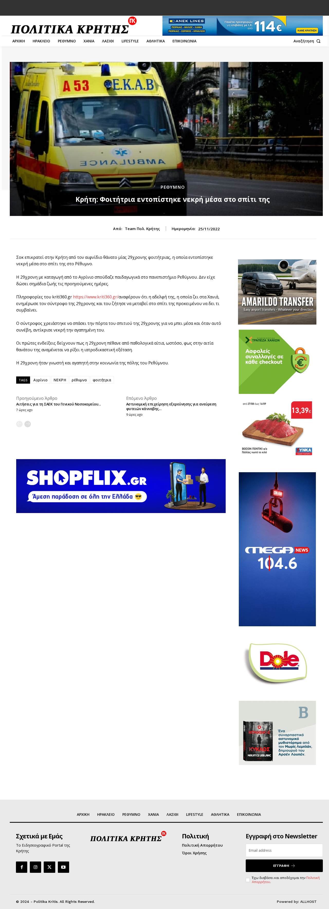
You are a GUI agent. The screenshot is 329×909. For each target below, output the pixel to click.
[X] (49, 867)
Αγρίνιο (40, 379)
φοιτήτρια (102, 379)
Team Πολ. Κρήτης (142, 228)
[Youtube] (63, 867)
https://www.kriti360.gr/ (95, 297)
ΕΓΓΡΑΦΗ (281, 865)
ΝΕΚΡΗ (59, 379)
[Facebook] (21, 867)
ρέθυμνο (79, 379)
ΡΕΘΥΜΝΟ (172, 187)
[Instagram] (35, 867)
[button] (308, 41)
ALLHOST (308, 901)
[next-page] (27, 424)
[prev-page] (19, 424)
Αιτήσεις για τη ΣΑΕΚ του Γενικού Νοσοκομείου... (58, 404)
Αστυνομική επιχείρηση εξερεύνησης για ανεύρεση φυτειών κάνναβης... (171, 406)
